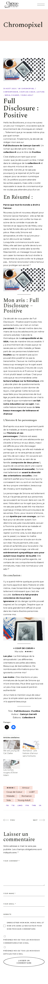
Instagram (20, 125)
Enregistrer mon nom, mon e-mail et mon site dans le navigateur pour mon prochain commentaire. (25, 926)
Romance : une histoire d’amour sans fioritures (30, 753)
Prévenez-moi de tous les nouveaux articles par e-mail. (21, 952)
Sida (9, 800)
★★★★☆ (11, 787)
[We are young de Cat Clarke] (11, 744)
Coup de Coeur (14, 792)
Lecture (41, 92)
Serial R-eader (12, 95)
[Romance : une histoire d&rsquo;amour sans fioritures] (31, 744)
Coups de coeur (27, 92)
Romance (27, 796)
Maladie (11, 796)
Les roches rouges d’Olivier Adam (10, 772)
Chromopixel (28, 88)
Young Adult (27, 95)
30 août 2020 (9, 88)
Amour (25, 787)
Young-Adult (24, 800)
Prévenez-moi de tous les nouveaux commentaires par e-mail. (21, 941)
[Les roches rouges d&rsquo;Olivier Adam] (11, 764)
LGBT (32, 792)
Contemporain (10, 92)
